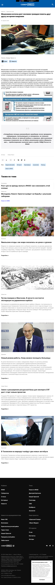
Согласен (42, 579)
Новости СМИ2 (5, 201)
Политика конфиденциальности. (9, 565)
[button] (27, 106)
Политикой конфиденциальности (39, 576)
